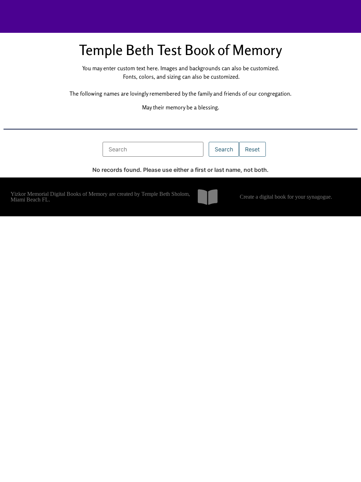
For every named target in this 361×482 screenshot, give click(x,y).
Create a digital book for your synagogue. (286, 197)
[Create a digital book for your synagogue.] (207, 197)
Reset (252, 149)
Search (224, 149)
